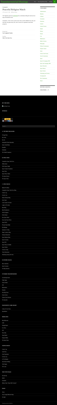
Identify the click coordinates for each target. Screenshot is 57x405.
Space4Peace (4, 311)
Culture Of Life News (6, 308)
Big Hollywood (5, 320)
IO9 (3, 285)
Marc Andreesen (5, 263)
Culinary (42, 16)
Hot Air (3, 139)
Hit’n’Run (4, 137)
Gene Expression (5, 354)
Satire (41, 51)
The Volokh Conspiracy (6, 152)
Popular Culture (43, 48)
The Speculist (4, 299)
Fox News (4, 327)
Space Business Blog (6, 237)
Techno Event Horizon (6, 297)
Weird (41, 80)
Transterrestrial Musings (14, 1)
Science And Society (44, 53)
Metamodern (4, 287)
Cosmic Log (4, 192)
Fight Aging (4, 280)
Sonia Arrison (5, 294)
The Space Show (5, 178)
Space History (43, 68)
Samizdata (4, 149)
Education (42, 21)
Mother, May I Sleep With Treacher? (9, 383)
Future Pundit (5, 282)
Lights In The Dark (6, 205)
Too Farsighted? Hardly (8, 32)
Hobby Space (4, 163)
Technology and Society (45, 73)
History (41, 31)
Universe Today (5, 249)
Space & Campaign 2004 (45, 61)
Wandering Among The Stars (7, 254)
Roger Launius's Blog (6, 232)
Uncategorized (5, 7)
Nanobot (3, 290)
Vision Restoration (5, 252)
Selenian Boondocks (6, 234)
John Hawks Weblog (6, 361)
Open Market (4, 335)
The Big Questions (5, 268)
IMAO (3, 378)
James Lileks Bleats (6, 144)
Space (41, 58)
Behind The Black (5, 187)
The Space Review (5, 176)
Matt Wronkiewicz (5, 210)
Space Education (43, 65)
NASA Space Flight (6, 166)
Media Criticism (43, 41)
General (41, 23)
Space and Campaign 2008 (45, 63)
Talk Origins (4, 364)
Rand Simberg (14, 12)
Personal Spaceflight (6, 224)
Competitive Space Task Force (8, 161)
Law (41, 36)
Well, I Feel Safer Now (7, 37)
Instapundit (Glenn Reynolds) (8, 142)
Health (41, 28)
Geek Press (4, 351)
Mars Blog (4, 207)
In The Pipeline (5, 359)
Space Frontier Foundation (7, 168)
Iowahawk (4, 380)
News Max (4, 332)
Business (41, 13)
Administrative (43, 11)
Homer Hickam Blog (6, 197)
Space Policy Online (6, 173)
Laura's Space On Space (7, 202)
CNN (3, 322)
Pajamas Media (5, 337)
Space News (4, 171)
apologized (15, 15)
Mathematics (42, 38)
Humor (41, 33)
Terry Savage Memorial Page (42, 1)
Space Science (43, 70)
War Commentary (43, 78)
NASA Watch (4, 215)
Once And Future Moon (6, 219)
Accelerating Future (6, 277)
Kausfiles (4, 147)
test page (50, 1)
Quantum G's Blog (5, 229)
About (35, 1)
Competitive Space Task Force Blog (9, 190)
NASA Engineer (5, 212)
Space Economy (5, 239)
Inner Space (4, 200)
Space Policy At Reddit (6, 244)
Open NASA (4, 222)
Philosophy (42, 43)
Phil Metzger (4, 227)
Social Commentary (44, 56)
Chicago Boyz (5, 135)
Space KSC (4, 242)
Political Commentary (44, 46)
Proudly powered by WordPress (7, 403)
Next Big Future (5, 292)
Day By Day (4, 375)
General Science (43, 26)
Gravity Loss (4, 195)
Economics (42, 18)
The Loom (4, 366)
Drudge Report (5, 325)
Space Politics (5, 247)
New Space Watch (5, 217)
